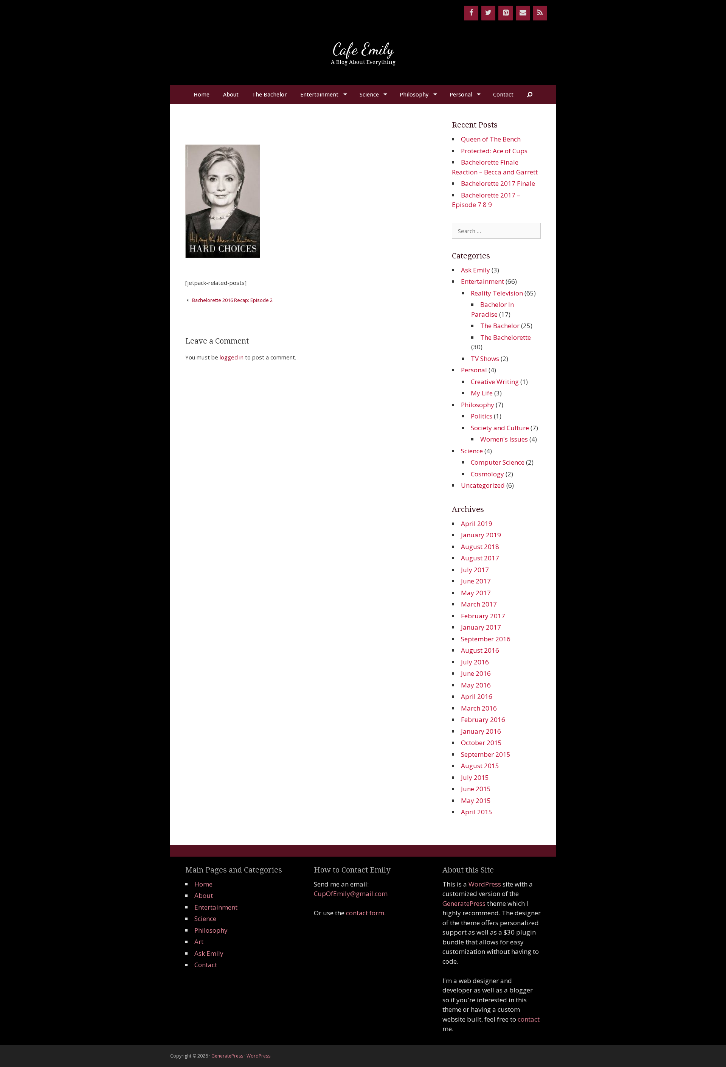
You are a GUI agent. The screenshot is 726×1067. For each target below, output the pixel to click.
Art (198, 941)
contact (529, 1019)
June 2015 (476, 788)
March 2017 (479, 604)
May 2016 (476, 685)
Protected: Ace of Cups (494, 150)
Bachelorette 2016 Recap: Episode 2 (232, 300)
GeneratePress (464, 903)
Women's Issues (504, 439)
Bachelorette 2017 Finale (498, 183)
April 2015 (476, 811)
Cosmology (487, 474)
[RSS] (540, 13)
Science (369, 94)
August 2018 (480, 546)
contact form (365, 912)
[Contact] (523, 13)
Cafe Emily (363, 49)
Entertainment (319, 94)
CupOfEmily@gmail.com (351, 893)
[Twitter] (488, 13)
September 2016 (485, 639)
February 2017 (483, 615)
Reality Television (497, 293)
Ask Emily (475, 270)
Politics (481, 416)
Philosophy (414, 94)
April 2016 (476, 696)
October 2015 (481, 742)
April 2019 (476, 523)
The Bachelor (269, 94)
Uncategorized (483, 485)
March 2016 (479, 708)
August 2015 (480, 765)
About (231, 94)
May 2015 (476, 800)
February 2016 (483, 719)
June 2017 (476, 581)
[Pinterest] (505, 13)
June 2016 (476, 673)
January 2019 (481, 534)
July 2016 (475, 662)
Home (201, 94)
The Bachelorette (505, 337)
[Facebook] (471, 13)
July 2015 (475, 777)
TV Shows (485, 358)
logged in (232, 357)
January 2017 (481, 627)
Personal (461, 94)
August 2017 (480, 558)
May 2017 (476, 592)
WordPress (484, 884)
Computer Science (497, 462)
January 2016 (481, 731)
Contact (503, 94)
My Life (482, 393)
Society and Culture (500, 427)
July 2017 (475, 569)
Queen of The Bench (491, 139)
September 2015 (485, 754)
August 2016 (480, 650)
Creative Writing (495, 381)
